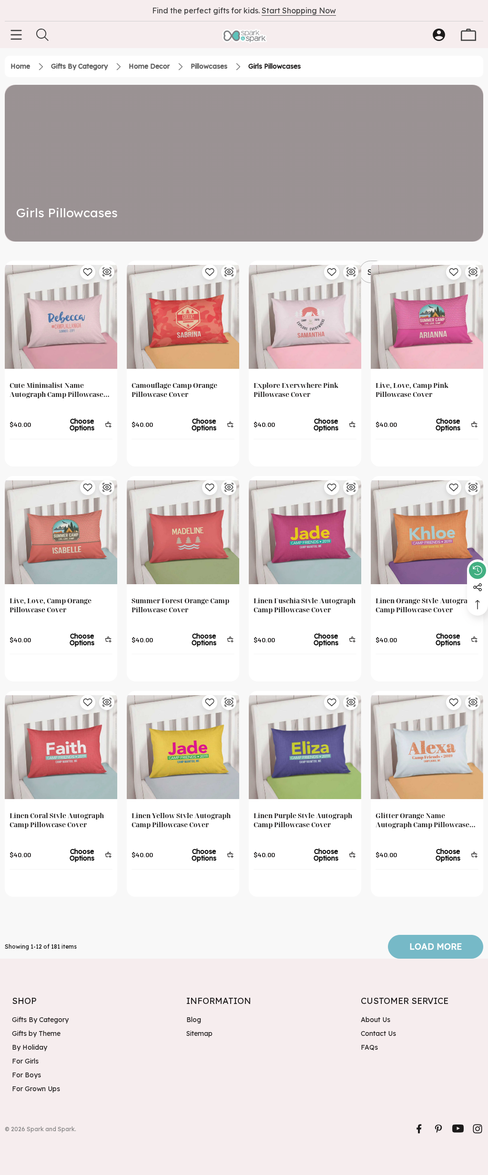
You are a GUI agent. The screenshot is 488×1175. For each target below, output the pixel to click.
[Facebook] (419, 1128)
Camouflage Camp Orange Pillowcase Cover (174, 390)
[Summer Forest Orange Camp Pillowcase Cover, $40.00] (183, 532)
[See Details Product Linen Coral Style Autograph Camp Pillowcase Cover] (106, 702)
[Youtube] (458, 1128)
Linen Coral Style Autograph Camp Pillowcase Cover (57, 820)
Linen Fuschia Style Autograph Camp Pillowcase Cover (305, 605)
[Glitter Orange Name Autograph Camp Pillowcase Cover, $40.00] (427, 747)
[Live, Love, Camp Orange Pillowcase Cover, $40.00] (61, 532)
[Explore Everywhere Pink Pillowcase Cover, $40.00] (305, 317)
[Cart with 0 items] (468, 34)
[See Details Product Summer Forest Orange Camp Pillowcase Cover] (228, 487)
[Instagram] (477, 1128)
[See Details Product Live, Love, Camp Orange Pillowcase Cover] (106, 487)
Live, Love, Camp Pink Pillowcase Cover (412, 390)
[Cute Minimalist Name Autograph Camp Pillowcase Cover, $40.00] (61, 317)
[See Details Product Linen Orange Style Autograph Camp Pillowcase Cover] (472, 487)
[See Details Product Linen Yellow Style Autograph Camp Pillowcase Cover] (228, 702)
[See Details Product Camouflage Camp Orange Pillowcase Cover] (228, 272)
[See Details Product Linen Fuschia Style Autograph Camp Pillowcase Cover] (350, 487)
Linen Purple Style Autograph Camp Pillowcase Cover (303, 820)
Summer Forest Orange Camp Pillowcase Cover (180, 605)
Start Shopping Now (299, 10)
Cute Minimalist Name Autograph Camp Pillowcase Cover (56, 390)
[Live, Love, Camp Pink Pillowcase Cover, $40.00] (427, 317)
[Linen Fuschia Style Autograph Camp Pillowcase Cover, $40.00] (305, 532)
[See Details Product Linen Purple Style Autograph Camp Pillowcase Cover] (350, 702)
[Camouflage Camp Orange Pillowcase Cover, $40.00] (183, 317)
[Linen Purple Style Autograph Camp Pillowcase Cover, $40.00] (305, 747)
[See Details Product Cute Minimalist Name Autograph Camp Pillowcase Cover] (106, 272)
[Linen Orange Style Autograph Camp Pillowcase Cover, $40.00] (427, 532)
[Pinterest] (438, 1128)
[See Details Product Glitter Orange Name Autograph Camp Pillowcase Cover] (472, 702)
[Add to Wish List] (87, 272)
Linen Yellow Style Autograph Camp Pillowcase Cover (181, 820)
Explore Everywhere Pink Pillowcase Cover (296, 390)
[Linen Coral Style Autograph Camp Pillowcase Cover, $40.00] (61, 747)
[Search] (42, 34)
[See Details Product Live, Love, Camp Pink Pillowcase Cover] (472, 272)
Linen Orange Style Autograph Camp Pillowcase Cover (426, 605)
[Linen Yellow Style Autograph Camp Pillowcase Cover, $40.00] (183, 747)
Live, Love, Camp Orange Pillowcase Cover (51, 605)
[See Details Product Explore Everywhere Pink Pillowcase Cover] (350, 272)
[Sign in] (439, 34)
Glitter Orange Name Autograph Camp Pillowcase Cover (422, 820)
